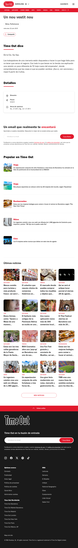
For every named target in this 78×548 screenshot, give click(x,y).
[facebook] (11, 458)
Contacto (7, 471)
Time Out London (10, 515)
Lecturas (45, 471)
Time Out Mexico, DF (11, 527)
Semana (45, 475)
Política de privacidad (11, 483)
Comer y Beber (24, 10)
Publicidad (8, 475)
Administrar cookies (11, 494)
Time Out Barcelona (11, 504)
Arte (33, 10)
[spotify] (22, 458)
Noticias (6, 10)
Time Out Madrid (10, 512)
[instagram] (5, 458)
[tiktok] (28, 458)
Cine (51, 10)
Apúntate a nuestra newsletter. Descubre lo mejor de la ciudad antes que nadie (30, 131)
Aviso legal (8, 479)
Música (45, 10)
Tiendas (57, 10)
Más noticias (39, 395)
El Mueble (45, 479)
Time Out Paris (9, 523)
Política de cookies (10, 487)
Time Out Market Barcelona (13, 508)
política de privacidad (53, 142)
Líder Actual (46, 498)
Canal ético (8, 491)
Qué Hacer (15, 10)
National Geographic (49, 487)
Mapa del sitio (8, 535)
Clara (44, 491)
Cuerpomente (46, 494)
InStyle (44, 483)
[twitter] (17, 458)
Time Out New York (10, 519)
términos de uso (39, 142)
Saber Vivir (46, 502)
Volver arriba (41, 408)
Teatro (39, 10)
